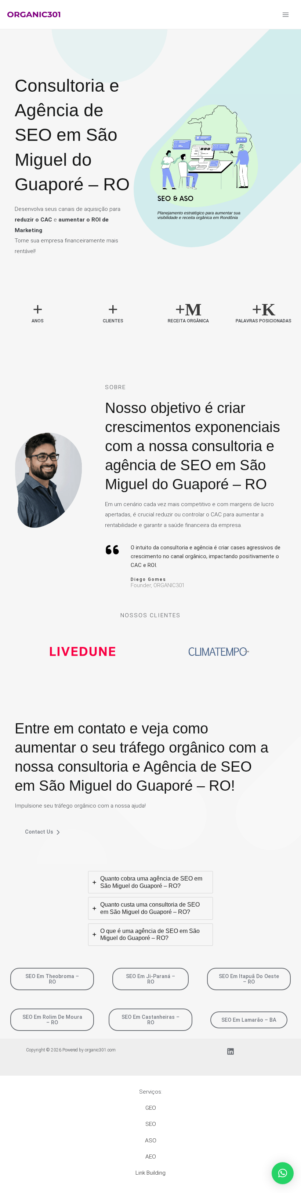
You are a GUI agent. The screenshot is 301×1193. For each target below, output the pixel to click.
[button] (283, 1173)
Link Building (150, 1173)
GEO (150, 1108)
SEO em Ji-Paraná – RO (150, 979)
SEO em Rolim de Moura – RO (52, 1020)
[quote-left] (112, 549)
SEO (150, 1124)
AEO (150, 1156)
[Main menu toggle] (286, 14)
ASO (150, 1140)
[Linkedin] (230, 1051)
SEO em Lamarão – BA (248, 1020)
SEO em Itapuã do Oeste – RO (249, 979)
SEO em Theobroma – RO (52, 979)
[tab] (150, 882)
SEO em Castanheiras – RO (150, 1020)
